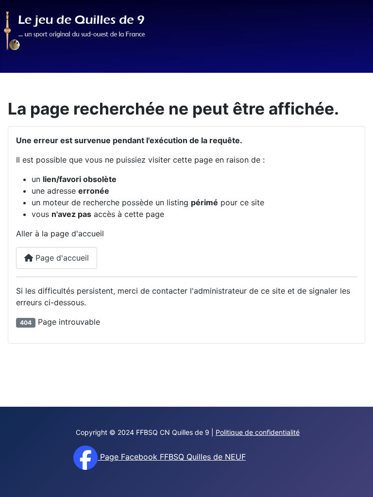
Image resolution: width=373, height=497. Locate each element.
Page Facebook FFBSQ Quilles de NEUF (172, 457)
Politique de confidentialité (258, 432)
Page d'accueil (61, 258)
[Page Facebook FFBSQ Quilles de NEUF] (85, 457)
